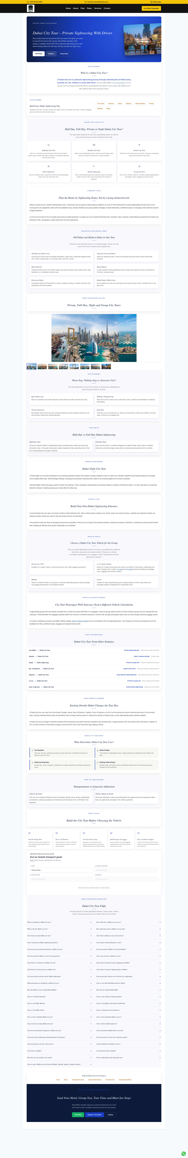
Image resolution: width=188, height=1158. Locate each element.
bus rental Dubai (119, 82)
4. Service (98, 875)
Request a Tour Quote (94, 1114)
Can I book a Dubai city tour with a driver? (110, 935)
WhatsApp (38, 53)
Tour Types (100, 103)
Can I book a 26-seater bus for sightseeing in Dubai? (113, 963)
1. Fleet (32, 866)
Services (97, 8)
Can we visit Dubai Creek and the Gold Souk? (110, 1003)
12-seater (120, 569)
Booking (99, 108)
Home (68, 8)
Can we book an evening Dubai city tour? (40, 1024)
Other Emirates (140, 103)
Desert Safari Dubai (95, 1080)
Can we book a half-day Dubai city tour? (40, 1017)
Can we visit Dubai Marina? (36, 1003)
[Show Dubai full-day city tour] (42, 366)
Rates (89, 8)
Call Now (51, 54)
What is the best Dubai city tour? (37, 929)
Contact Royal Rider (125, 1080)
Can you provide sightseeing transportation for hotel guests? (46, 1037)
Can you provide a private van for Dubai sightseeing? (44, 976)
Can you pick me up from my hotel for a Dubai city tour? (45, 949)
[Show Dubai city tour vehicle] (85, 366)
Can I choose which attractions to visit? (108, 942)
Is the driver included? (34, 1051)
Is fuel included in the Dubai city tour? (108, 1044)
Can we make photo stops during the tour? (109, 1057)
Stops (120, 103)
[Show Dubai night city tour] (53, 366)
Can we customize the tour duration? (108, 1010)
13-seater (130, 569)
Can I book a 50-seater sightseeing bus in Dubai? (112, 969)
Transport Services (78, 1080)
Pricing (151, 103)
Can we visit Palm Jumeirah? (36, 996)
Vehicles (128, 103)
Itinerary (111, 103)
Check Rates (64, 54)
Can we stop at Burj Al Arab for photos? (109, 996)
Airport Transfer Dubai (80, 621)
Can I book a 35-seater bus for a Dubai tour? (41, 969)
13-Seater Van (110, 1080)
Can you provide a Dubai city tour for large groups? (43, 956)
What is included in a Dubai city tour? (39, 922)
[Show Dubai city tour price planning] (95, 366)
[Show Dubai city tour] (106, 366)
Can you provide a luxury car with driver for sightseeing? (114, 976)
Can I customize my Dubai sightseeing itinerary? (42, 942)
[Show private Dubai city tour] (63, 366)
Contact (107, 8)
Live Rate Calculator (151, 8)
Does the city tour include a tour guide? (39, 1057)
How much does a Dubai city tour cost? (108, 922)
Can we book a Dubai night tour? (106, 1024)
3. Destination (35, 875)
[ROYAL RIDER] (30, 8)
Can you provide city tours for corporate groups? (111, 1037)
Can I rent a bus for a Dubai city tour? (108, 956)
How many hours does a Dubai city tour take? (110, 929)
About (75, 8)
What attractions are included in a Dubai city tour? (43, 983)
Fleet (83, 8)
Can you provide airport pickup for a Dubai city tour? (44, 1030)
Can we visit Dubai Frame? (36, 1010)
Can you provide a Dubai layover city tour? (110, 1030)
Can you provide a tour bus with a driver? (40, 1044)
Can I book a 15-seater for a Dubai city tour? (41, 963)
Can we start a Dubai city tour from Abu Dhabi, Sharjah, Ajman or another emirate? (54, 1064)
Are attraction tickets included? (106, 1051)
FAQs (108, 108)
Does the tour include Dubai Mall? (107, 990)
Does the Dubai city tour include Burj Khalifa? (42, 990)
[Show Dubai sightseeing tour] (31, 366)
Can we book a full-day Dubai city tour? (109, 1017)
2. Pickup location (101, 866)
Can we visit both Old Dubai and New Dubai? (110, 983)
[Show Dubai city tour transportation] (74, 366)
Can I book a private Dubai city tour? (39, 935)
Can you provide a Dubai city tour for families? (111, 949)
